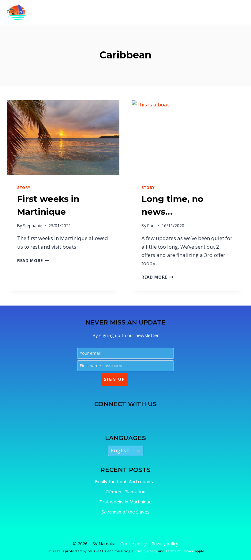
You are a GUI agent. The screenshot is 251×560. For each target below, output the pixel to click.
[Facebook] (84, 416)
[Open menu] (237, 12)
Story (24, 187)
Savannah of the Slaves (126, 512)
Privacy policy (165, 544)
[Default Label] (132, 416)
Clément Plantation (125, 491)
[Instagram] (116, 416)
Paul (151, 225)
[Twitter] (100, 416)
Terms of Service (179, 551)
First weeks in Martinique (125, 502)
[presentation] (63, 137)
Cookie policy (133, 544)
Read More (33, 260)
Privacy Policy (145, 551)
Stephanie (32, 225)
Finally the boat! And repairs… (125, 481)
